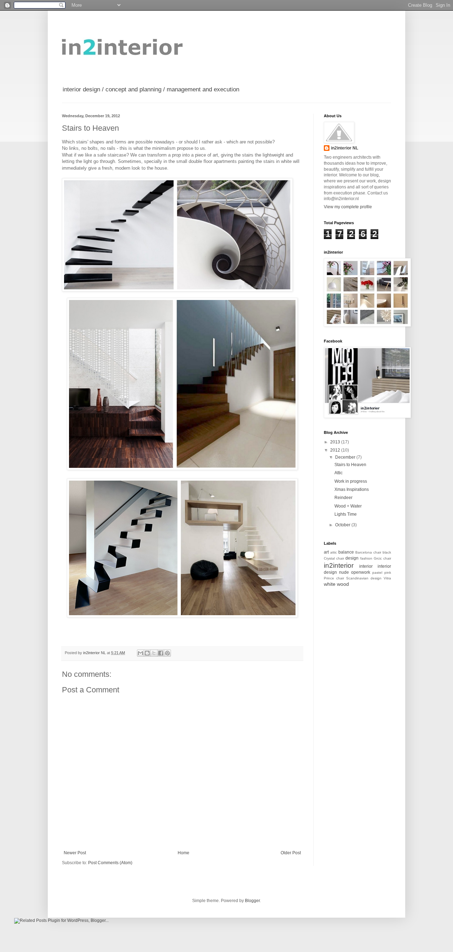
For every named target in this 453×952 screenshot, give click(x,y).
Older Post (291, 852)
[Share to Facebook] (160, 653)
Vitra (387, 578)
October (343, 524)
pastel (377, 572)
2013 (335, 442)
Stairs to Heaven (350, 464)
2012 (335, 450)
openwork (360, 572)
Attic (338, 472)
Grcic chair (382, 558)
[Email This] (140, 653)
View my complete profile (348, 206)
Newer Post (75, 852)
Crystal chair (334, 558)
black (387, 552)
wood (343, 584)
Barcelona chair (368, 552)
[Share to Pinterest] (167, 653)
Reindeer (343, 497)
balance (346, 552)
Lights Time (345, 514)
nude (344, 572)
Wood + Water (348, 506)
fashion (366, 558)
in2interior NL (344, 148)
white (330, 584)
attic (333, 552)
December (345, 457)
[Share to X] (153, 653)
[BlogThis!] (147, 653)
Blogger (252, 900)
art (326, 552)
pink (387, 572)
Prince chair (334, 578)
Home (183, 852)
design (352, 558)
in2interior (339, 565)
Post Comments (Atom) (110, 862)
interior (366, 566)
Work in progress (350, 481)
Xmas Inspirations (351, 489)
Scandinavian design (364, 578)
